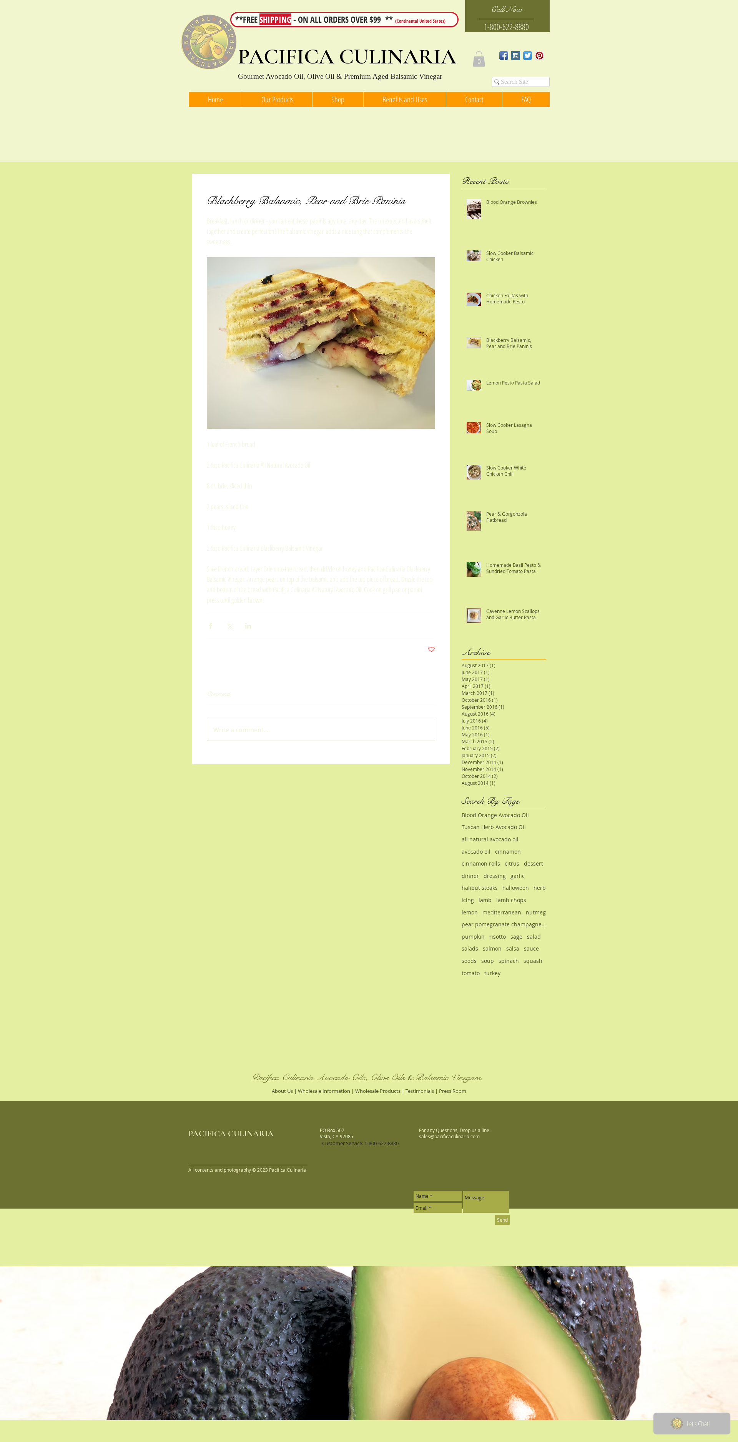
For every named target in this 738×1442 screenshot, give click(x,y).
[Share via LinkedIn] (248, 625)
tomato (471, 973)
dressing (495, 875)
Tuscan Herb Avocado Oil (494, 827)
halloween (515, 887)
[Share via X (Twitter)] (229, 625)
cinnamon (508, 851)
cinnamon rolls (481, 863)
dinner (470, 875)
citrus (512, 863)
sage (516, 936)
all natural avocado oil (490, 839)
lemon (470, 912)
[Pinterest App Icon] (539, 55)
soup (487, 960)
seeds (469, 960)
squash (533, 960)
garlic (517, 875)
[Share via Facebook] (210, 625)
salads (470, 948)
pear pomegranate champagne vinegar (504, 924)
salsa (512, 948)
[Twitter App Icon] (527, 55)
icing (468, 900)
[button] (478, 59)
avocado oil (476, 851)
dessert (533, 863)
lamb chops (511, 900)
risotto (497, 936)
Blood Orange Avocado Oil (495, 815)
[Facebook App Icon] (503, 55)
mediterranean (501, 912)
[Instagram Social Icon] (515, 55)
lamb (485, 900)
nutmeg (536, 912)
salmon (492, 948)
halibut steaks (480, 887)
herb (540, 887)
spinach (509, 960)
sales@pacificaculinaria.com (449, 1136)
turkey (492, 973)
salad (534, 936)
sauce (531, 948)
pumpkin (473, 936)
